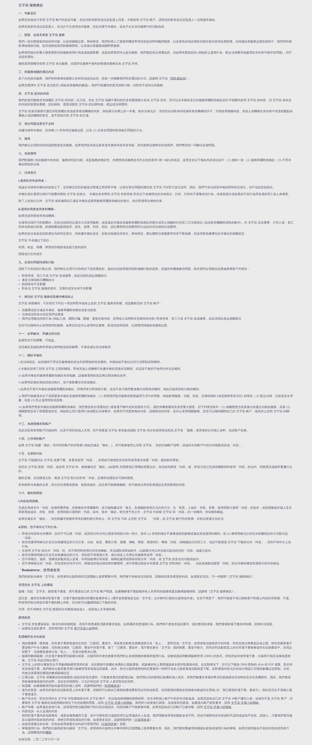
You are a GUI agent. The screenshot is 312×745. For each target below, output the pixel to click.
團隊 (49, 732)
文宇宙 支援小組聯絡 (118, 702)
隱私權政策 (178, 78)
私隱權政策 (112, 685)
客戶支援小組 (83, 628)
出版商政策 (142, 719)
